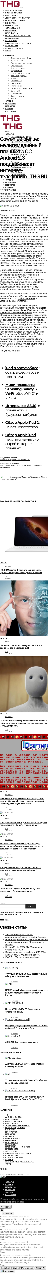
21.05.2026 (14, 1072)
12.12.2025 (8, 830)
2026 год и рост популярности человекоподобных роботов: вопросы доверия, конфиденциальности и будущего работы (23, 723)
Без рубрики (11, 1119)
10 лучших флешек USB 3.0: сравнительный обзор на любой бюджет (25, 935)
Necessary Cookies (10, 1217)
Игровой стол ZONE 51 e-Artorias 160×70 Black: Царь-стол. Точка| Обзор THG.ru (24, 1098)
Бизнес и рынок (13, 13)
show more (8, 1213)
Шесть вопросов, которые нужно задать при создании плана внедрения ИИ (21, 646)
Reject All (5, 1268)
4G (6, 1115)
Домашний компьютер (17, 18)
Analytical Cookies (10, 1242)
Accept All (6, 1207)
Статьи (9, 101)
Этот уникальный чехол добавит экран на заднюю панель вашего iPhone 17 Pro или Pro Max (23, 823)
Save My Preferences (23, 1268)
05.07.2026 (14, 982)
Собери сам (11, 46)
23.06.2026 (14, 1048)
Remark (22, 1230)
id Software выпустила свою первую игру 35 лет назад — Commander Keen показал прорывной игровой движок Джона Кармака (22, 801)
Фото (8, 51)
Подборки (10, 103)
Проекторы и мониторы (18, 36)
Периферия (11, 30)
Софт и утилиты (14, 48)
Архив (2, 1175)
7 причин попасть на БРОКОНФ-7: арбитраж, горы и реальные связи (26, 1081)
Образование (12, 28)
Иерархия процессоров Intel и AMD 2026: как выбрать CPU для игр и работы (25, 953)
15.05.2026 (14, 1088)
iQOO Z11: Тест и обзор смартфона (22, 957)
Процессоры (12, 38)
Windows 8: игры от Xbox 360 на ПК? (15, 460)
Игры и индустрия (15, 20)
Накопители (11, 25)
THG (6, 576)
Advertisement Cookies (12, 1255)
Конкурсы (10, 23)
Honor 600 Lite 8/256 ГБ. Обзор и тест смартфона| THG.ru (22, 1010)
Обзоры (9, 55)
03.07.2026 (14, 1034)
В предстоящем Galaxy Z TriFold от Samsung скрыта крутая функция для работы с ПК (20, 868)
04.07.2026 (9, 578)
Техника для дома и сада (21, 88)
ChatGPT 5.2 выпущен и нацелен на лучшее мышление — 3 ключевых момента (20, 889)
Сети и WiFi (11, 41)
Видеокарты (12, 15)
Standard (22, 1217)
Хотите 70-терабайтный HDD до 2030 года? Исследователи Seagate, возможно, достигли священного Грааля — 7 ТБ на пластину (21, 846)
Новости (10, 106)
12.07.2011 (8, 184)
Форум (9, 109)
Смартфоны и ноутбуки (18, 43)
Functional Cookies (11, 1230)
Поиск (2, 903)
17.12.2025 (8, 653)
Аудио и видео (13, 10)
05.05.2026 (14, 1105)
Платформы (11, 33)
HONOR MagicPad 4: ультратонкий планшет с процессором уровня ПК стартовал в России (21, 571)
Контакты (10, 111)
